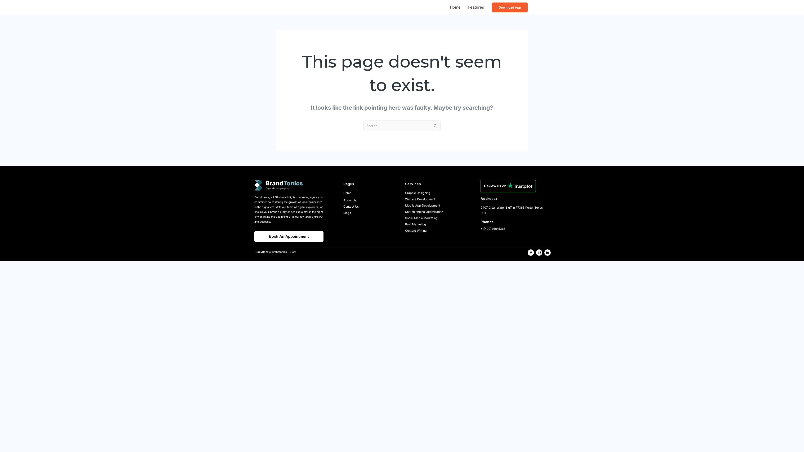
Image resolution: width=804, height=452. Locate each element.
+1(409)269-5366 (493, 228)
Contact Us (351, 206)
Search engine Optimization (424, 211)
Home (455, 7)
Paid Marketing (415, 224)
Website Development (420, 199)
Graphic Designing (417, 193)
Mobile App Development (422, 205)
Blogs (347, 212)
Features (476, 7)
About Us (349, 200)
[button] (510, 7)
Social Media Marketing (421, 218)
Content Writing (416, 230)
